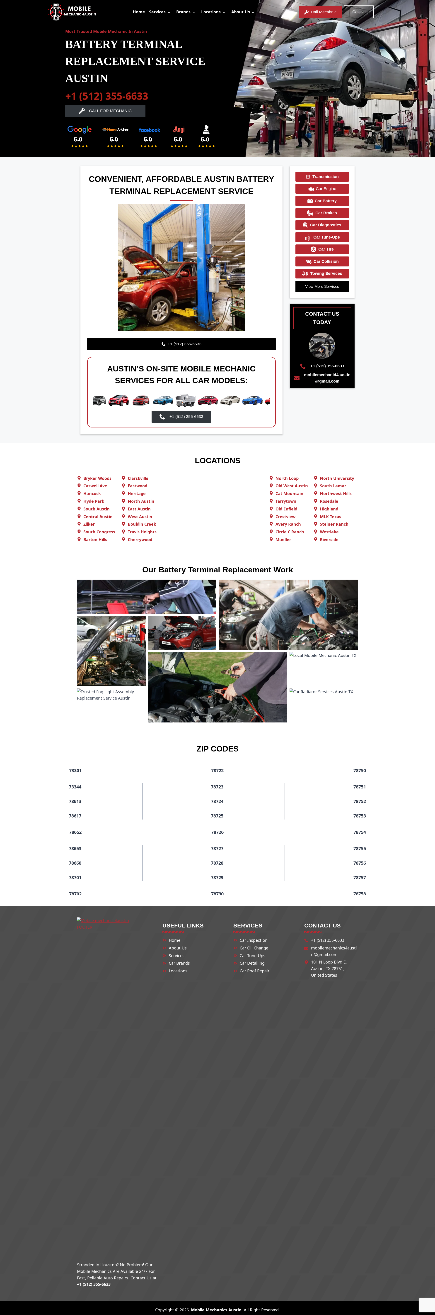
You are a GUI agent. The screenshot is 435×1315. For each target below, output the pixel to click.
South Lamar (333, 485)
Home (139, 12)
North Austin (141, 501)
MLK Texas (330, 516)
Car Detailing (252, 963)
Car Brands (179, 963)
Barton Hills (95, 539)
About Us (240, 12)
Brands (183, 12)
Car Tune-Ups (252, 955)
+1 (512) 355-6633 (106, 96)
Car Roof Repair (254, 970)
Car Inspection (254, 940)
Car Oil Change (254, 948)
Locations (211, 12)
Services (157, 12)
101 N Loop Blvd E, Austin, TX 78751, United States (329, 968)
